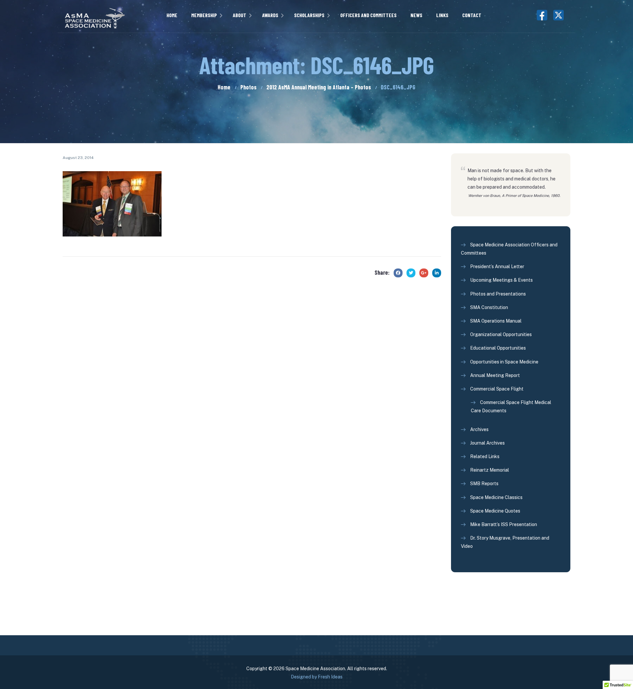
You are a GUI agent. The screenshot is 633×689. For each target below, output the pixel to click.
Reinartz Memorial (489, 470)
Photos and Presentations (498, 294)
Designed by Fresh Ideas (317, 676)
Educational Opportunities (498, 348)
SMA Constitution (489, 307)
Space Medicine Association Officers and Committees (509, 249)
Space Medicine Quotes (495, 511)
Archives (479, 429)
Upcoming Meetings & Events (501, 280)
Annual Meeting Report (495, 375)
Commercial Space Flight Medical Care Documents (511, 406)
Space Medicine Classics (496, 497)
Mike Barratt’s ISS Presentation (503, 524)
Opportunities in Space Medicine (504, 361)
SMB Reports (484, 483)
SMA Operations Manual (496, 321)
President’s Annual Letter (497, 266)
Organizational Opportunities (501, 334)
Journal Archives (487, 443)
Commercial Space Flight (497, 388)
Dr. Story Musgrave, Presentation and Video (505, 542)
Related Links (484, 456)
